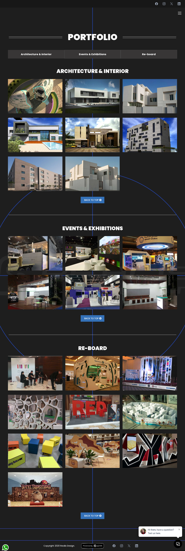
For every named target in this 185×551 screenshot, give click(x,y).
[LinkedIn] (179, 4)
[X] (171, 4)
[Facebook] (156, 4)
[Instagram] (164, 4)
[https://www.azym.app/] (92, 545)
